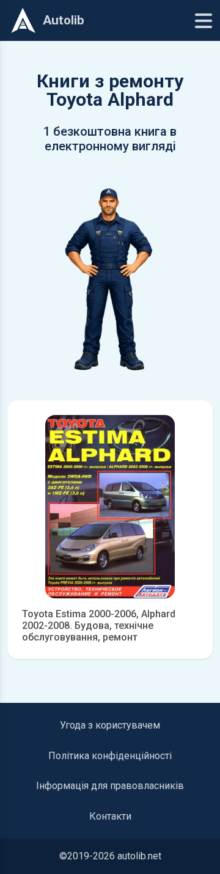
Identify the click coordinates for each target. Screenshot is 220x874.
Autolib (63, 20)
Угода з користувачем (110, 725)
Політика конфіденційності (110, 756)
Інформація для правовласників (110, 785)
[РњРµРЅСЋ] (203, 20)
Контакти (110, 816)
